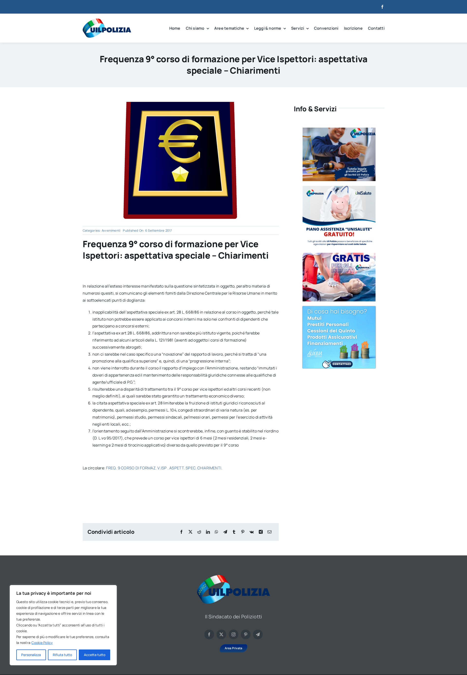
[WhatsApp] (216, 531)
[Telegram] (225, 531)
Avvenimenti (111, 230)
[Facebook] (181, 531)
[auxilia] (339, 308)
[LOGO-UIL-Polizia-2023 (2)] (107, 20)
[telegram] (258, 634)
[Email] (269, 531)
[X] (190, 531)
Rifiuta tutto (62, 654)
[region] (63, 625)
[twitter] (221, 634)
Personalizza (31, 654)
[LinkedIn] (208, 531)
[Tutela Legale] (339, 129)
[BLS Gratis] (339, 254)
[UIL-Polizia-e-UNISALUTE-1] (339, 188)
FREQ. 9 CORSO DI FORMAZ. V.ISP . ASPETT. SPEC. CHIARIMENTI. (164, 468)
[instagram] (233, 634)
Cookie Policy (42, 642)
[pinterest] (246, 634)
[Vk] (251, 531)
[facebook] (382, 7)
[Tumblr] (234, 531)
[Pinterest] (242, 531)
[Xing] (260, 531)
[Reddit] (199, 531)
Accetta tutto (94, 654)
